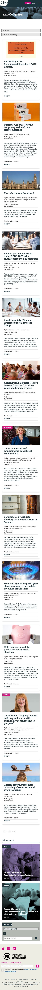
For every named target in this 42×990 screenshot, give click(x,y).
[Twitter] (3, 949)
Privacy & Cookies (23, 979)
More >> (7, 96)
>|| (14, 831)
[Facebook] (8, 949)
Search (33, 3)
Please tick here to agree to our (21, 970)
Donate (28, 3)
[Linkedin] (14, 949)
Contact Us (14, 979)
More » (6, 878)
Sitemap (7, 979)
